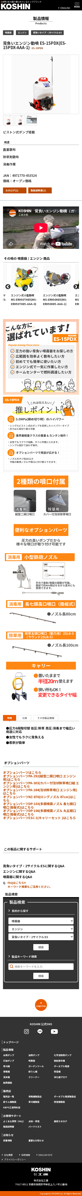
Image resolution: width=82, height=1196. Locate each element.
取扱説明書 (8, 1126)
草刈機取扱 (33, 1101)
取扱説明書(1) (38, 190)
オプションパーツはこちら (22, 772)
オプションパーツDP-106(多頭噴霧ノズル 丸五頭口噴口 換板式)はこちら (39, 812)
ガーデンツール (36, 1066)
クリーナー (33, 1077)
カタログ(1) (11, 190)
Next (75, 286)
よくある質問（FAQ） (14, 1121)
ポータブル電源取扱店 (65, 1096)
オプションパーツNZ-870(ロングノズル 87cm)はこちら (39, 798)
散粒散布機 (59, 1060)
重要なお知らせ (36, 1140)
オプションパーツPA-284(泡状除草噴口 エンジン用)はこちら (40, 791)
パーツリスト (35, 1126)
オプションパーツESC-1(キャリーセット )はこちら (39, 817)
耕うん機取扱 (9, 1101)
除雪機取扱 (59, 1101)
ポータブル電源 (61, 1066)
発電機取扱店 (35, 1096)
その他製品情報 (45, 718)
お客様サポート (12, 1116)
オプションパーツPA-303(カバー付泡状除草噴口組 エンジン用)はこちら (41, 785)
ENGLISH (65, 8)
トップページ (11, 1042)
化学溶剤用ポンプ (62, 1055)
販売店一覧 (8, 1096)
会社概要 (8, 1154)
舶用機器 (7, 1082)
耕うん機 (32, 1071)
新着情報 (7, 1140)
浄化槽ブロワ (60, 1077)
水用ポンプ (8, 1055)
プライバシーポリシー (15, 1159)
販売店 (7, 1091)
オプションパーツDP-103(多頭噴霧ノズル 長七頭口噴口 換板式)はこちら (39, 805)
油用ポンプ (33, 1055)
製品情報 (8, 1049)
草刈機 (6, 1066)
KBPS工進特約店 (11, 1107)
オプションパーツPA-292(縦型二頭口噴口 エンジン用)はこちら (39, 778)
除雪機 (57, 1071)
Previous (7, 286)
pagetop (41, 1004)
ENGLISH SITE (45, 1154)
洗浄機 (6, 1077)
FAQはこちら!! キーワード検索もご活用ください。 (30, 885)
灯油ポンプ (8, 1060)
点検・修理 (33, 1121)
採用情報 (25, 1154)
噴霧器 (31, 1060)
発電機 (6, 1071)
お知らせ (8, 1135)
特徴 (9, 718)
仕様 (24, 718)
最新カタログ (60, 1121)
